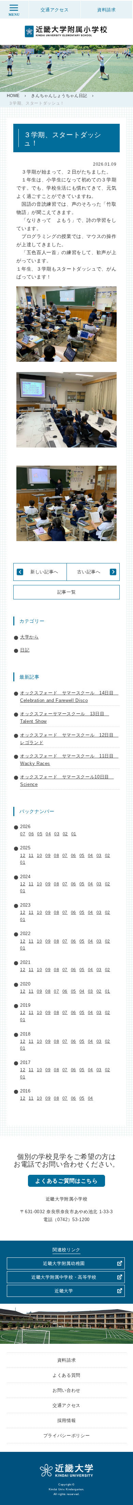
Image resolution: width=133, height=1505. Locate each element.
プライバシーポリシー (66, 1435)
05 (39, 834)
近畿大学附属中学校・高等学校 (64, 1277)
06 (31, 834)
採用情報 (66, 1420)
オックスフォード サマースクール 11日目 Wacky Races (69, 759)
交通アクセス (66, 1405)
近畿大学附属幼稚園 (64, 1263)
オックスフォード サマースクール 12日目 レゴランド (69, 738)
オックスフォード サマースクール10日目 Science (67, 780)
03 (56, 834)
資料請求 (66, 1360)
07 (22, 834)
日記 (24, 650)
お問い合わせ (66, 1390)
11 (31, 855)
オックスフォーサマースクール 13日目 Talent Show (64, 717)
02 (65, 834)
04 (48, 834)
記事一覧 (66, 592)
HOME (13, 95)
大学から (29, 637)
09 (47, 855)
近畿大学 (64, 1290)
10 (39, 855)
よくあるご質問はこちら (66, 1181)
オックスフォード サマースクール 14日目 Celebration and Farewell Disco (69, 696)
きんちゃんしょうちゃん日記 (59, 95)
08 (56, 855)
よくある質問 (66, 1375)
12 (22, 855)
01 (73, 834)
